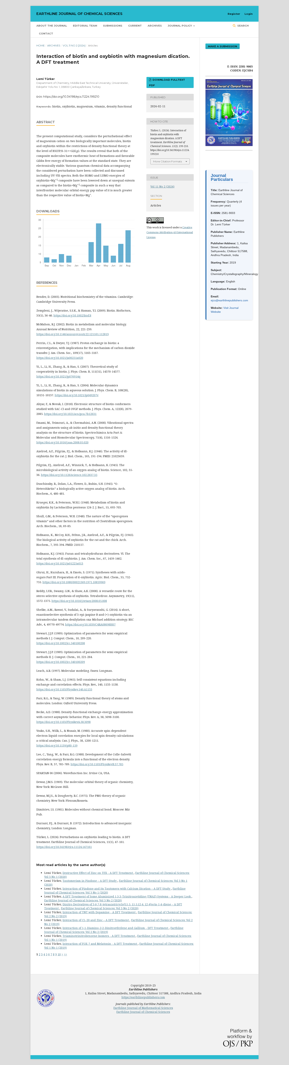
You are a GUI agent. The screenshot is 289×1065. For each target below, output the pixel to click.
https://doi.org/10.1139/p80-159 (56, 745)
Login (249, 13)
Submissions (112, 25)
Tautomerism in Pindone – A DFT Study (90, 881)
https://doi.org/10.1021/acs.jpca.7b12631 (70, 414)
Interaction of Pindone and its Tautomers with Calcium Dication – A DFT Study (117, 888)
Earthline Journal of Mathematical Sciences (143, 1008)
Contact (46, 33)
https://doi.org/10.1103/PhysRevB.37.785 (97, 764)
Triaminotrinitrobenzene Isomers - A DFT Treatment (99, 936)
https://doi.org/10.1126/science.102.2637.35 (69, 475)
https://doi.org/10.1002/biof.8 (72, 315)
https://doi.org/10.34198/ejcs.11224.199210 (71, 96)
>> (65, 954)
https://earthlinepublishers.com (143, 997)
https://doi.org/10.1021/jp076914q (58, 376)
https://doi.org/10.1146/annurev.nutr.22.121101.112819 (72, 334)
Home (40, 45)
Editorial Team (85, 25)
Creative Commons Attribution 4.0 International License (169, 232)
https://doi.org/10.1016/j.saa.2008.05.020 (62, 442)
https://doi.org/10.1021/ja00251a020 (59, 358)
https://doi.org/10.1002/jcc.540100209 (60, 662)
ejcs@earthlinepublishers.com (229, 300)
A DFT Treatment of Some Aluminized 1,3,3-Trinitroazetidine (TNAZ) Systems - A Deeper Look (127, 896)
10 (59, 954)
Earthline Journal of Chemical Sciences (79, 14)
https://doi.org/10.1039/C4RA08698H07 (90, 624)
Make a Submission (222, 46)
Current (135, 25)
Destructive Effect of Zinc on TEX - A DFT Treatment (98, 873)
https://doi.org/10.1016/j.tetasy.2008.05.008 (79, 601)
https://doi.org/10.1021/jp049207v (76, 395)
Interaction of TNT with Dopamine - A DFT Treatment (99, 912)
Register (234, 13)
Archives (155, 25)
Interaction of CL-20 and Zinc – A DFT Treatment (96, 920)
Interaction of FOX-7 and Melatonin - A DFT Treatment (100, 944)
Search (243, 25)
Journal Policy (180, 25)
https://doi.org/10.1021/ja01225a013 (59, 563)
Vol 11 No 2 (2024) (74, 45)
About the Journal (51, 25)
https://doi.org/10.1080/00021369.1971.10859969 (73, 582)
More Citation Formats (167, 161)
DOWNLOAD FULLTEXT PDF (167, 82)
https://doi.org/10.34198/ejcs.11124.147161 (64, 847)
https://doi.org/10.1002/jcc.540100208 (60, 643)
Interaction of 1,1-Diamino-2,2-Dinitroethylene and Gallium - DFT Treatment (116, 928)
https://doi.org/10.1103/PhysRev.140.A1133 (64, 689)
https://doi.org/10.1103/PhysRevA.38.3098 (63, 722)
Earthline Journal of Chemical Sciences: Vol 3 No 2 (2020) (83, 900)
